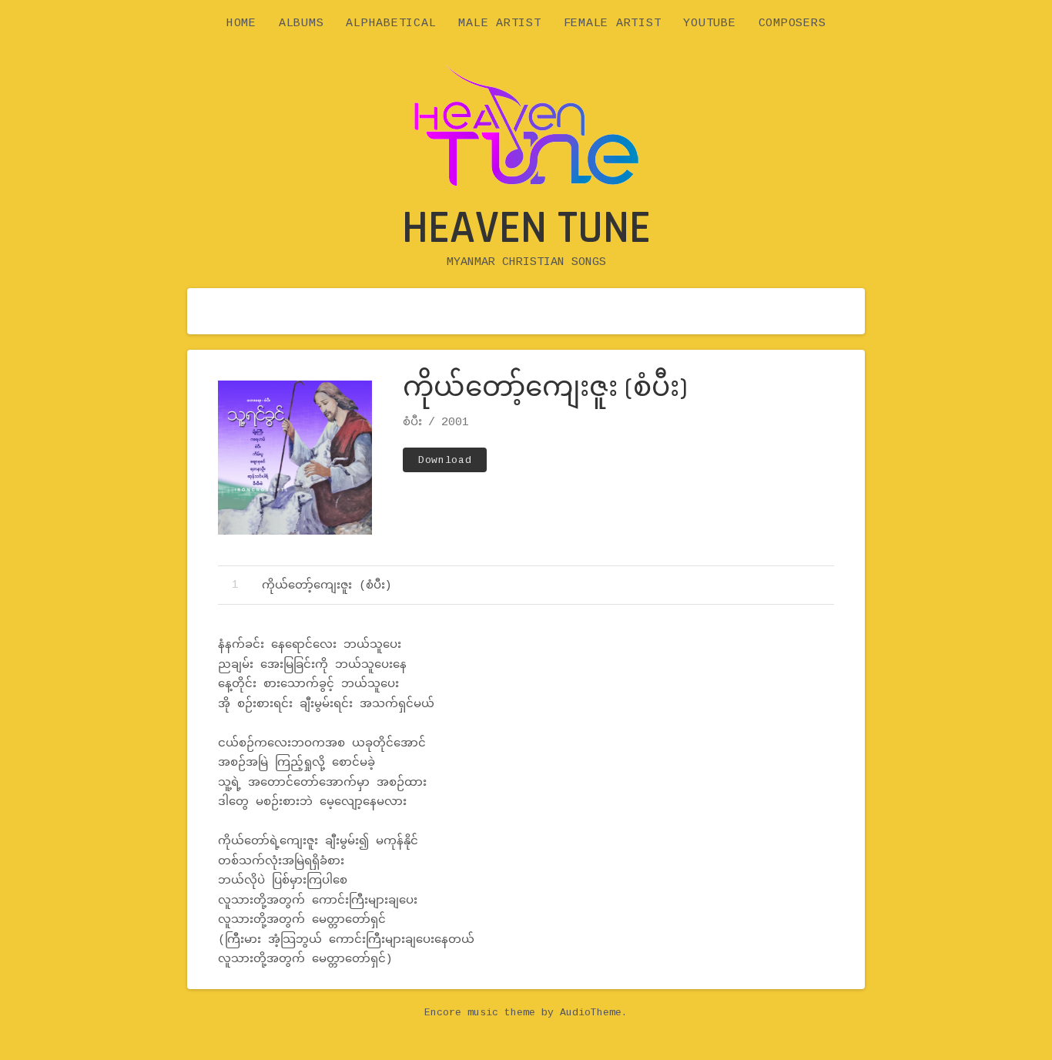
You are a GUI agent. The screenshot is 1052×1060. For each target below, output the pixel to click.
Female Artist (613, 23)
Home (241, 23)
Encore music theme (479, 1012)
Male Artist (499, 23)
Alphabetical (391, 23)
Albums (301, 23)
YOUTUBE (709, 23)
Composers (792, 23)
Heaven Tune (526, 228)
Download (444, 460)
